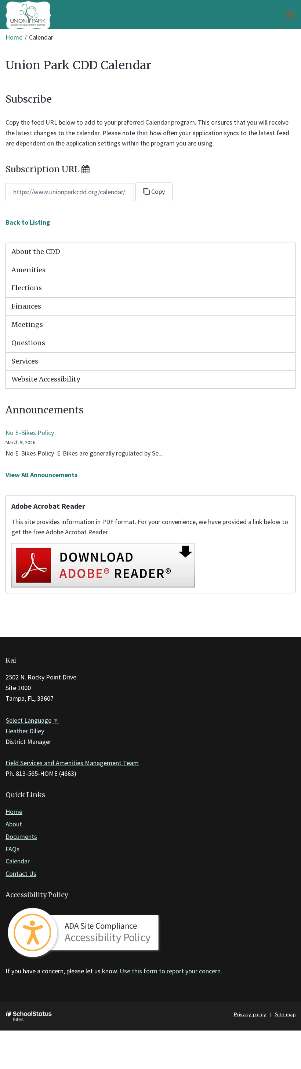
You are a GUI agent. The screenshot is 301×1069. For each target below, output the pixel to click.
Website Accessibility (45, 379)
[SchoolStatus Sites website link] (29, 1016)
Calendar (18, 861)
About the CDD (35, 251)
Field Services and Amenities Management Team (72, 763)
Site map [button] (285, 1014)
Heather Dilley (25, 731)
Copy (157, 191)
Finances (26, 306)
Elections (26, 288)
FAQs (12, 849)
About (14, 824)
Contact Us (21, 873)
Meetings (27, 324)
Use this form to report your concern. (171, 971)
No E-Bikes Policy (30, 432)
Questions (28, 343)
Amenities (28, 270)
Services (24, 361)
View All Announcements (41, 475)
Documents (21, 836)
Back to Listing (28, 222)
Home (14, 37)
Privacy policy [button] (250, 1014)
